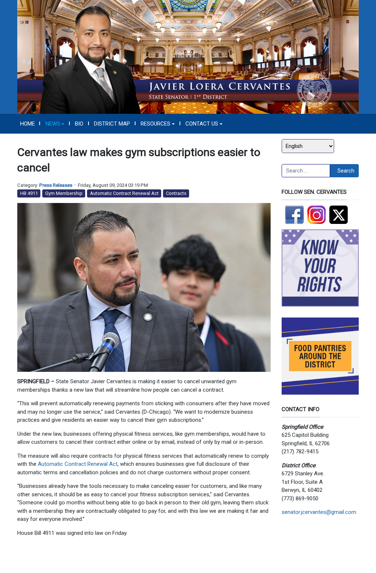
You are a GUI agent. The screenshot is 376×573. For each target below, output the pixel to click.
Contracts (176, 193)
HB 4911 (29, 193)
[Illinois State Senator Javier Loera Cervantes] (188, 56)
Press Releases (55, 185)
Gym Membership (64, 193)
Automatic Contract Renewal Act (124, 193)
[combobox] (306, 170)
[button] (55, 124)
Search (345, 170)
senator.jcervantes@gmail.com (319, 512)
